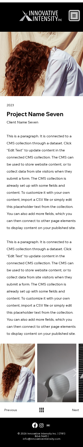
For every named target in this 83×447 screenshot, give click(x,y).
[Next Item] (75, 373)
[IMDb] (48, 425)
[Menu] (74, 15)
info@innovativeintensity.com (41, 438)
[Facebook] (35, 425)
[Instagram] (41, 425)
